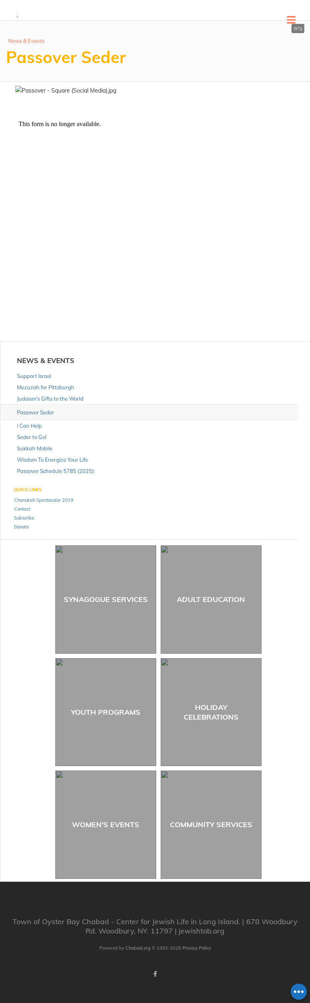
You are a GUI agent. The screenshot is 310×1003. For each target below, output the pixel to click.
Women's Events (105, 824)
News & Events (26, 41)
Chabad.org (138, 948)
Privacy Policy (196, 948)
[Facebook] (155, 974)
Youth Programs (105, 712)
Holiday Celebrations (211, 712)
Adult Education (211, 599)
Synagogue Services (106, 599)
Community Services (211, 824)
